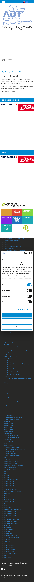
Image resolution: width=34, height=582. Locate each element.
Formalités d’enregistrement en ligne (14, 363)
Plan (5, 457)
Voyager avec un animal (10, 553)
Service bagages (8, 495)
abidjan (6, 218)
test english (7, 525)
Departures (7, 335)
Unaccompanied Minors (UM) (12, 537)
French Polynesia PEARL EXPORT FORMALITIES (18, 379)
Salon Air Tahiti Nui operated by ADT (14, 491)
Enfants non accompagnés (11, 347)
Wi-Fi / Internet (8, 557)
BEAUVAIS (6, 228)
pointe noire (17, 212)
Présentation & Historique (11, 461)
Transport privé (8, 533)
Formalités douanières (10, 369)
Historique (7, 391)
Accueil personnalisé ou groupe (12, 246)
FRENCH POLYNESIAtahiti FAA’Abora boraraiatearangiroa (17, 219)
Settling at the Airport (10, 499)
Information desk (8, 409)
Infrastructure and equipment (12, 411)
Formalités (7, 361)
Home (5, 395)
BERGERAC (9, 225)
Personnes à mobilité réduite (12, 455)
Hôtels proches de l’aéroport (12, 401)
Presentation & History (10, 463)
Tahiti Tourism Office (10, 511)
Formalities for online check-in (12, 375)
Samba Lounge (8, 493)
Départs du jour (8, 333)
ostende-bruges (27, 211)
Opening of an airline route (11, 437)
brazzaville (17, 211)
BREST (6, 227)
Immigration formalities (10, 405)
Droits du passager (9, 341)
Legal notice (7, 421)
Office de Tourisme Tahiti (11, 435)
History (6, 393)
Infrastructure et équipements (12, 413)
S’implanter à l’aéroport (10, 489)
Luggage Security (9, 427)
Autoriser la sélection (17, 321)
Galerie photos (8, 385)
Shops (5, 503)
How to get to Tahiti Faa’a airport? (13, 403)
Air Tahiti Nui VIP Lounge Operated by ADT (16, 250)
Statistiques (7, 507)
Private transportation (10, 467)
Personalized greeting (10, 453)
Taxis (5, 517)
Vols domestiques (9, 545)
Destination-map (8, 337)
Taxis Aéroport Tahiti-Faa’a (11, 519)
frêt (5, 381)
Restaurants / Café (9, 485)
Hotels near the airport (10, 399)
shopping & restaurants (10, 501)
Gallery (6, 387)
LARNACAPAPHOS (27, 218)
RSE (5, 487)
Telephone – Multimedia (10, 521)
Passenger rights (8, 445)
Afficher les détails (22, 309)
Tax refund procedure (10, 515)
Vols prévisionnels (9, 551)
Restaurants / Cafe (9, 481)
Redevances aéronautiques (11, 479)
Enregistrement (8, 349)
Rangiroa (6, 475)
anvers (30, 210)
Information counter (9, 407)
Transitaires (7, 531)
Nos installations (8, 433)
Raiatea (6, 471)
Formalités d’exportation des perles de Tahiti (16, 365)
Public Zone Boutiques (10, 469)
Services (6, 497)
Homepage (7, 397)
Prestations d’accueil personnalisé (13, 465)
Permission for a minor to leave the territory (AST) (18, 449)
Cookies (24, 563)
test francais (7, 527)
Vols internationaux (9, 549)
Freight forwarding (9, 377)
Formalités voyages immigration (12, 371)
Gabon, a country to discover (12, 383)
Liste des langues (6, 565)
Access (6, 242)
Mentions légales (8, 431)
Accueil (6, 244)
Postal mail (7, 459)
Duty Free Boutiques (9, 343)
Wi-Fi (5, 555)
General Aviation (8, 389)
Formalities (7, 373)
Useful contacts (8, 539)
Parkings (6, 443)
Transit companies (9, 529)
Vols (5, 543)
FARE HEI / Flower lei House (11, 357)
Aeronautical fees (9, 248)
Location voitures (9, 423)
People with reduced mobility (12, 447)
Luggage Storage (8, 429)
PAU (7, 229)
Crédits (3, 563)
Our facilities (7, 439)
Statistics (6, 505)
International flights (9, 415)
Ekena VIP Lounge (9, 345)
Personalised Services (10, 451)
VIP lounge (7, 541)
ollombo (17, 214)
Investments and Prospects (11, 419)
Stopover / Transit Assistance (12, 509)
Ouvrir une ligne (8, 441)
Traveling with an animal (10, 535)
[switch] (29, 290)
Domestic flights (8, 339)
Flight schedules (8, 359)
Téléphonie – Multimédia (11, 523)
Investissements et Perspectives (13, 417)
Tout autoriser (17, 315)
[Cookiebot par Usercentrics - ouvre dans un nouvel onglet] (24, 253)
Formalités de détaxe (10, 367)
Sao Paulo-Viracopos (6, 211)
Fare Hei (6, 355)
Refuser (17, 327)
